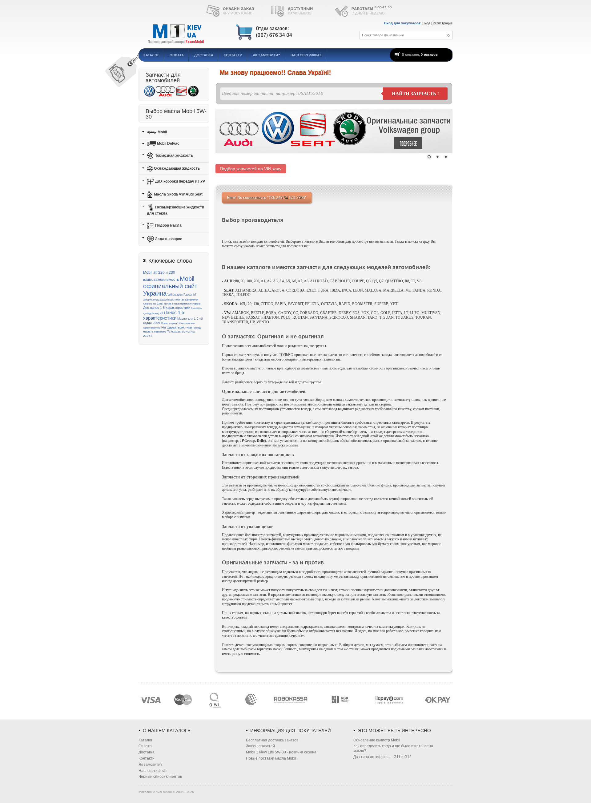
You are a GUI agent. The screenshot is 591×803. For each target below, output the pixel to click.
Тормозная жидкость (173, 155)
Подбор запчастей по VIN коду (250, 168)
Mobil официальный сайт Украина (170, 286)
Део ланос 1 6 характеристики (166, 307)
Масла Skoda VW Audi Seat (178, 194)
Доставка (203, 55)
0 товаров (429, 54)
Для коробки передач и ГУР (179, 181)
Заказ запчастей (260, 746)
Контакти (233, 55)
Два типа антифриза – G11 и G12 (382, 757)
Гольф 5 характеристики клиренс (182, 303)
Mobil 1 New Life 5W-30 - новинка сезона (281, 752)
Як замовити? (266, 55)
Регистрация (442, 23)
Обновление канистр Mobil (376, 740)
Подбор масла (168, 225)
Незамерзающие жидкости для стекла (175, 210)
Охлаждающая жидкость (176, 168)
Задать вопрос (168, 239)
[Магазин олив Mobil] (242, 32)
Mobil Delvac (167, 143)
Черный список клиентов (160, 776)
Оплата (177, 55)
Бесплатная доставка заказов (272, 740)
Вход (426, 23)
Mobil (162, 132)
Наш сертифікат (306, 55)
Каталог (151, 55)
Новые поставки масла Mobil (271, 758)
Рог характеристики (176, 327)
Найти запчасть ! (415, 93)
